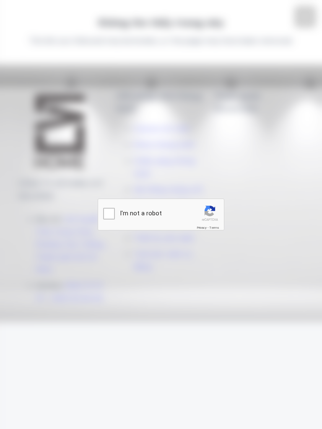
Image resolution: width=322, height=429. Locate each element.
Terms (214, 228)
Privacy (202, 228)
